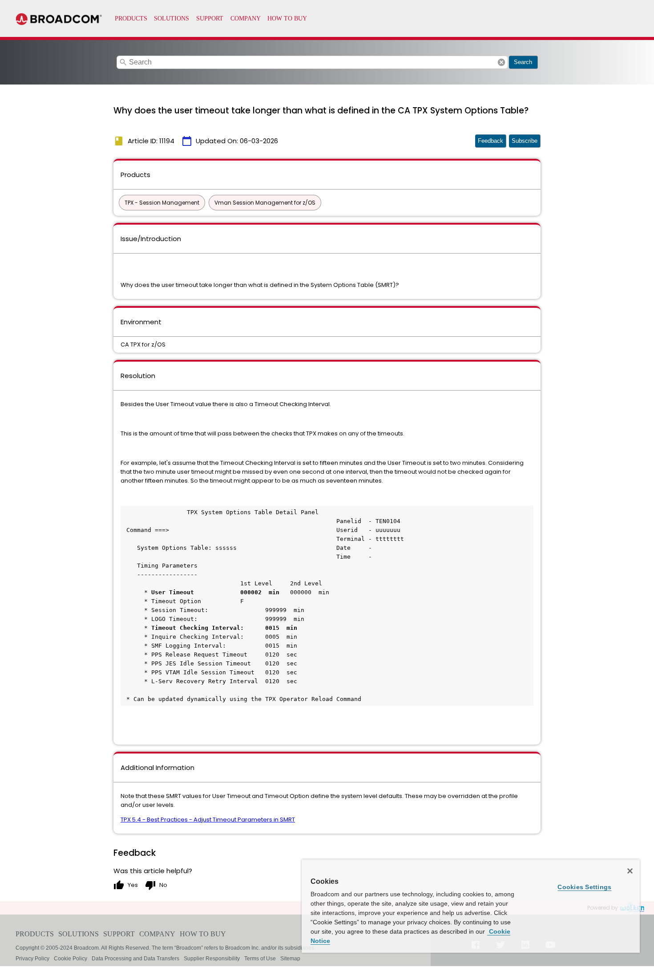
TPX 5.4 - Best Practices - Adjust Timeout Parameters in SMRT (208, 819)
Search (523, 62)
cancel (501, 62)
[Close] (630, 871)
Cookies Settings (584, 886)
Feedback (490, 140)
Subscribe (524, 140)
